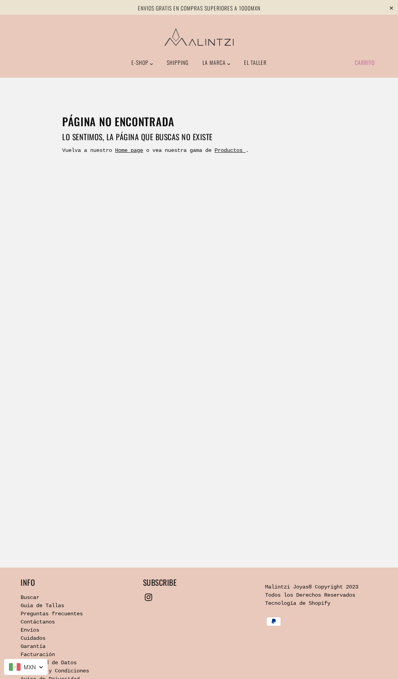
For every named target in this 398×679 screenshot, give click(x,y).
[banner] (199, 37)
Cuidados (33, 638)
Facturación (38, 654)
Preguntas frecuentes (52, 614)
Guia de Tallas (42, 605)
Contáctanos (38, 622)
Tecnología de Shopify (297, 603)
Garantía (33, 646)
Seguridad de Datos (49, 663)
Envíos (30, 630)
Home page (129, 150)
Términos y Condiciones (55, 671)
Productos (230, 150)
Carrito (365, 62)
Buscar (30, 597)
